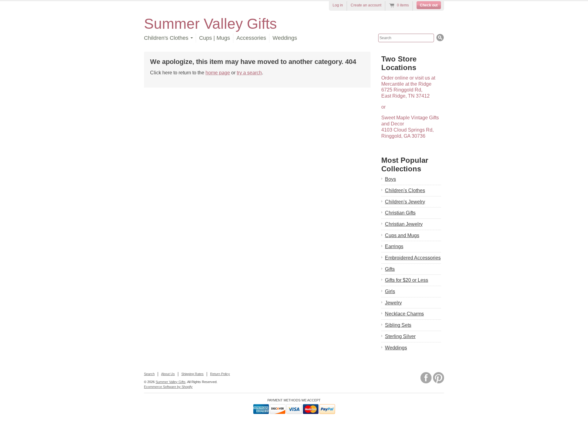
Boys (390, 179)
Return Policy (220, 374)
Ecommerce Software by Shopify (168, 387)
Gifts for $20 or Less (406, 280)
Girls (390, 291)
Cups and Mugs (402, 235)
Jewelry (393, 302)
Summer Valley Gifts (210, 24)
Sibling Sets (398, 325)
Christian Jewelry (404, 224)
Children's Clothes (405, 190)
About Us (168, 374)
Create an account (366, 5)
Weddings (285, 38)
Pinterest (438, 377)
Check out (429, 5)
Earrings (394, 246)
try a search (249, 72)
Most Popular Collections (404, 164)
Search (149, 374)
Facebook (426, 377)
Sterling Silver (400, 336)
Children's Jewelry (405, 201)
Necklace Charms (404, 313)
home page (217, 72)
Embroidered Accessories (413, 257)
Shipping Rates (192, 374)
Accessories (251, 38)
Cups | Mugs (214, 38)
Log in (338, 5)
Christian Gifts (400, 212)
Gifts (390, 269)
